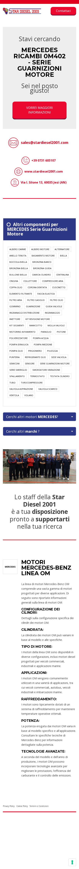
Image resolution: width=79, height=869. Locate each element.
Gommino (15, 306)
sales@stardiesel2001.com (44, 142)
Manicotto (35, 325)
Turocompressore (32, 382)
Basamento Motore (43, 255)
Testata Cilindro (60, 376)
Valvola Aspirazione (21, 388)
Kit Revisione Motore (38, 319)
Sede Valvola (58, 357)
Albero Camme (17, 249)
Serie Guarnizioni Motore (55, 363)
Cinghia (13, 281)
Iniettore (14, 319)
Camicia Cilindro (41, 274)
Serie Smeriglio (18, 369)
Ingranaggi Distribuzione (24, 312)
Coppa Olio (15, 287)
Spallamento (17, 376)
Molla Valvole (56, 325)
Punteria (14, 357)
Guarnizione (33, 306)
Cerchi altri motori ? (32, 416)
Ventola (14, 395)
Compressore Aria (52, 281)
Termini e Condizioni (39, 806)
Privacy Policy (9, 806)
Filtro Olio (56, 300)
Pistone (61, 331)
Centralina (62, 274)
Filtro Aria (15, 300)
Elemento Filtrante (20, 293)
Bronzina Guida (42, 268)
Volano (28, 395)
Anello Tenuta (17, 255)
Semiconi (14, 363)
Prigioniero (35, 350)
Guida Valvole (54, 306)
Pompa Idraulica (18, 344)
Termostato (37, 376)
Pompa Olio (16, 350)
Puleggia (52, 350)
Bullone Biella (18, 274)
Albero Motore (40, 249)
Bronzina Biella (18, 268)
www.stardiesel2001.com (43, 171)
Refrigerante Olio (35, 357)
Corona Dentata (37, 287)
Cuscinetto (58, 287)
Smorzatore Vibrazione (46, 369)
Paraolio (46, 331)
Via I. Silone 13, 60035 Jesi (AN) (44, 182)
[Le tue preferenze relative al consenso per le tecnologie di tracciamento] (72, 862)
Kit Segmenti (16, 325)
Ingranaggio (52, 312)
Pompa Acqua (41, 338)
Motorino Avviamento (22, 331)
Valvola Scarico (47, 388)
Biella (63, 255)
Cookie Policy (22, 806)
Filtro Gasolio (36, 300)
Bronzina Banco (41, 261)
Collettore (30, 281)
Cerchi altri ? (23, 431)
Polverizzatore (18, 338)
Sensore (30, 363)
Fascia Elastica (46, 293)
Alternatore (62, 249)
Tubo (12, 382)
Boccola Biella (18, 261)
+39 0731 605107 (43, 160)
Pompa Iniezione (43, 344)
